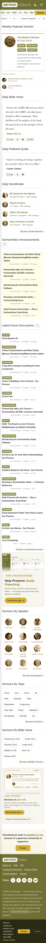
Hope (29, 699)
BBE (32, 13)
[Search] (29, 5)
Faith (6, 699)
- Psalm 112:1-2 (13, 133)
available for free (34, 835)
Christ (6, 693)
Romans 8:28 (9, 756)
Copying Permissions (12, 870)
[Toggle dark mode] (35, 5)
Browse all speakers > (33, 675)
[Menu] (41, 5)
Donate (23, 848)
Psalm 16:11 (30, 739)
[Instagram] (24, 880)
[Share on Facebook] (23, 139)
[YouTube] (35, 880)
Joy (33, 716)
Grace (26, 693)
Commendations (10, 874)
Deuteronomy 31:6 (12, 739)
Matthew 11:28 (10, 750)
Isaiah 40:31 (27, 745)
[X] (18, 880)
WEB (14, 13)
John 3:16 (26, 750)
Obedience (33, 710)
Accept (24, 931)
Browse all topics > (35, 722)
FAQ (16, 865)
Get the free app (14, 600)
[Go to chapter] (43, 18)
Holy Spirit (8, 710)
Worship (23, 716)
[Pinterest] (30, 880)
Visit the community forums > (30, 549)
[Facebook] (13, 880)
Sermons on (15, 799)
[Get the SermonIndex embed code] (23, 780)
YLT (20, 13)
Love (17, 693)
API (22, 865)
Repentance (9, 704)
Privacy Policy (31, 870)
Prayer (21, 710)
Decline (37, 931)
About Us (7, 865)
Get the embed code (13, 812)
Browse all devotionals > (32, 231)
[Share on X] (17, 139)
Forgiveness (25, 704)
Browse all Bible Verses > (32, 762)
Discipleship (9, 716)
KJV (8, 13)
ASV (26, 13)
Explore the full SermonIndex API (18, 819)
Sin (36, 693)
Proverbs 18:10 (10, 745)
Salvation (17, 699)
